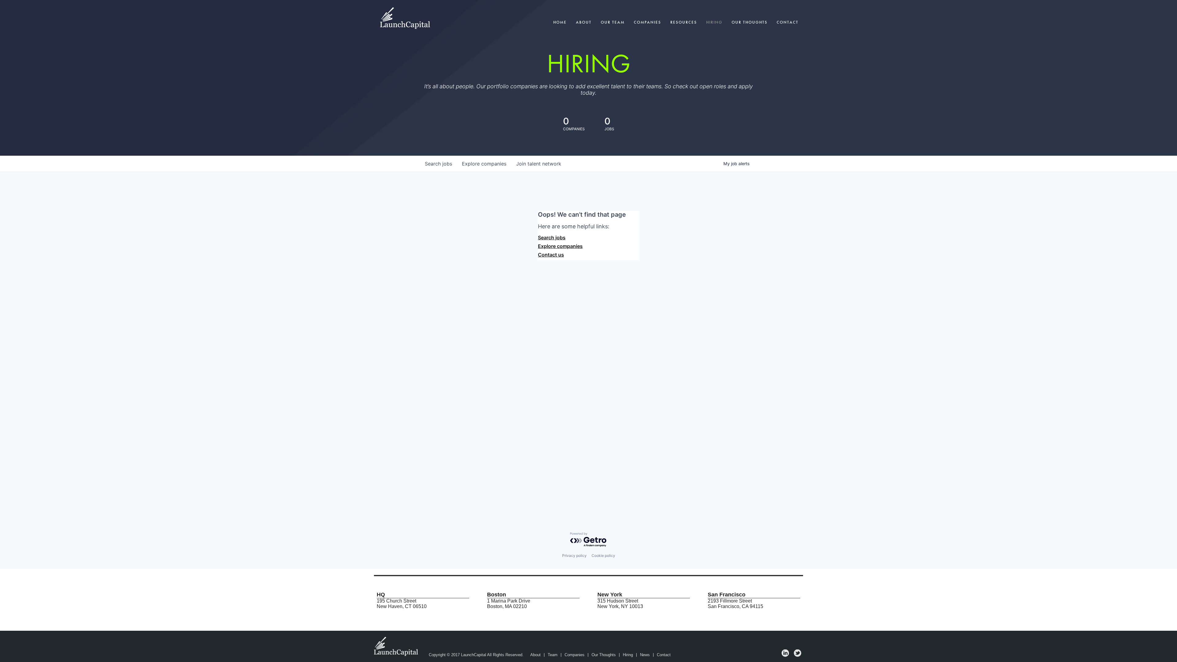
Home (560, 22)
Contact (787, 22)
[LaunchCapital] (396, 646)
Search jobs (552, 237)
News (645, 655)
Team (553, 655)
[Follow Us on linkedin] (785, 655)
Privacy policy (574, 555)
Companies (647, 22)
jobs (438, 164)
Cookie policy (603, 555)
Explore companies (560, 246)
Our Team (613, 22)
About (584, 22)
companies (484, 164)
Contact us (551, 255)
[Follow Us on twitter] (797, 655)
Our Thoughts (750, 22)
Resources (683, 22)
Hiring (714, 22)
